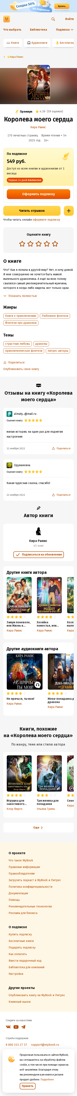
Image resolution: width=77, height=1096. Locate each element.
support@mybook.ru (45, 1044)
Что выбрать (12, 29)
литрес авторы (58, 351)
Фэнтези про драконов (21, 323)
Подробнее (47, 1079)
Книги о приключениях (20, 316)
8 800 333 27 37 (16, 1044)
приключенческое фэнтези (23, 351)
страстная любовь (17, 344)
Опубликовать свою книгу (21, 369)
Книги (15, 43)
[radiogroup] (38, 244)
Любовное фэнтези (55, 316)
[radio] (22, 243)
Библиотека (38, 29)
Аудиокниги (39, 43)
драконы (41, 344)
